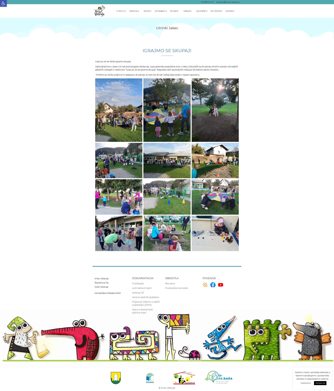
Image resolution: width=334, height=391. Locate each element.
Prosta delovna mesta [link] (176, 288)
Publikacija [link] (138, 283)
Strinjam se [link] (320, 383)
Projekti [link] (174, 11)
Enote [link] (147, 11)
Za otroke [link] (216, 11)
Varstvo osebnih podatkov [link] (145, 297)
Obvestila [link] (134, 11)
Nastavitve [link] (306, 383)
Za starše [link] (201, 11)
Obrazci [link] (187, 11)
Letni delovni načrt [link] (142, 288)
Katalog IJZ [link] (138, 292)
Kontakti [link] (230, 11)
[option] (115, 378)
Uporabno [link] (160, 11)
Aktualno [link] (170, 283)
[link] (3, 3)
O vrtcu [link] (120, 11)
